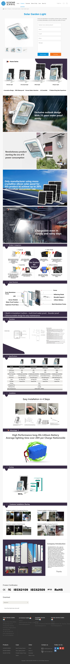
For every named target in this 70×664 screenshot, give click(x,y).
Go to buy (56, 54)
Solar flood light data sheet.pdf (11, 608)
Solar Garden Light (25, 8)
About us (44, 3)
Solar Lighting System (20, 650)
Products (22, 3)
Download (28, 3)
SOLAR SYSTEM (6, 653)
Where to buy (34, 3)
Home (18, 3)
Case (39, 3)
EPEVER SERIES (6, 650)
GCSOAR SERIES (7, 648)
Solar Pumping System (21, 648)
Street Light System (16, 8)
